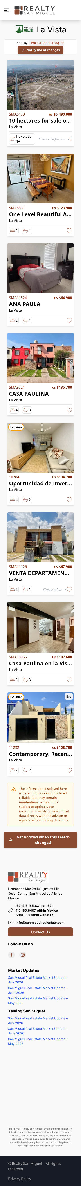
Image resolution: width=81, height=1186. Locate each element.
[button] (7, 10)
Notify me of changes (43, 50)
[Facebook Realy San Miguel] (11, 955)
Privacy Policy (19, 1178)
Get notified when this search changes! (43, 840)
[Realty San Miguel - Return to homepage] (34, 10)
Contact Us (40, 932)
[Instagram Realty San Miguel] (22, 955)
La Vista (15, 126)
